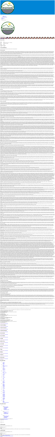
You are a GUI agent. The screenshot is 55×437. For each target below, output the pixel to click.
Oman (3, 389)
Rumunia (4, 392)
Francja (3, 374)
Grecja (3, 375)
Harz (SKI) (5, 412)
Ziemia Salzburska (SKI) (6, 409)
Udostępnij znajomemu (2, 323)
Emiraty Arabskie (4, 372)
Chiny (3, 367)
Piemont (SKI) (5, 417)
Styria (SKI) (5, 408)
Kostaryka (4, 382)
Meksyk (4, 386)
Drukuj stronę (6, 323)
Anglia (3, 363)
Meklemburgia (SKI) (6, 413)
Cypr (3, 368)
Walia (3, 400)
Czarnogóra (4, 369)
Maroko (4, 385)
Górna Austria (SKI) (6, 407)
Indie (3, 378)
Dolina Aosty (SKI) (6, 416)
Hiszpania (4, 377)
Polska (3, 390)
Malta (3, 384)
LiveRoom (1, 436)
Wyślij (1, 428)
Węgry (3, 401)
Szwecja (4, 396)
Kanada (3, 381)
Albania (3, 362)
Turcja (3, 399)
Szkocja (4, 395)
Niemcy (4, 387)
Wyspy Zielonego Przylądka (6, 402)
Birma (3, 365)
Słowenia (4, 394)
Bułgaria (4, 366)
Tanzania (4, 398)
